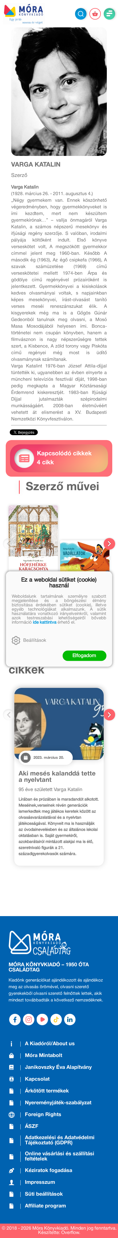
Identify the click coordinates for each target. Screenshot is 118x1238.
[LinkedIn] (70, 1019)
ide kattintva (44, 622)
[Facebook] (15, 1019)
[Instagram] (28, 1019)
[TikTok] (56, 1019)
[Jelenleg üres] (95, 14)
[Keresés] (80, 14)
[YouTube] (42, 1019)
